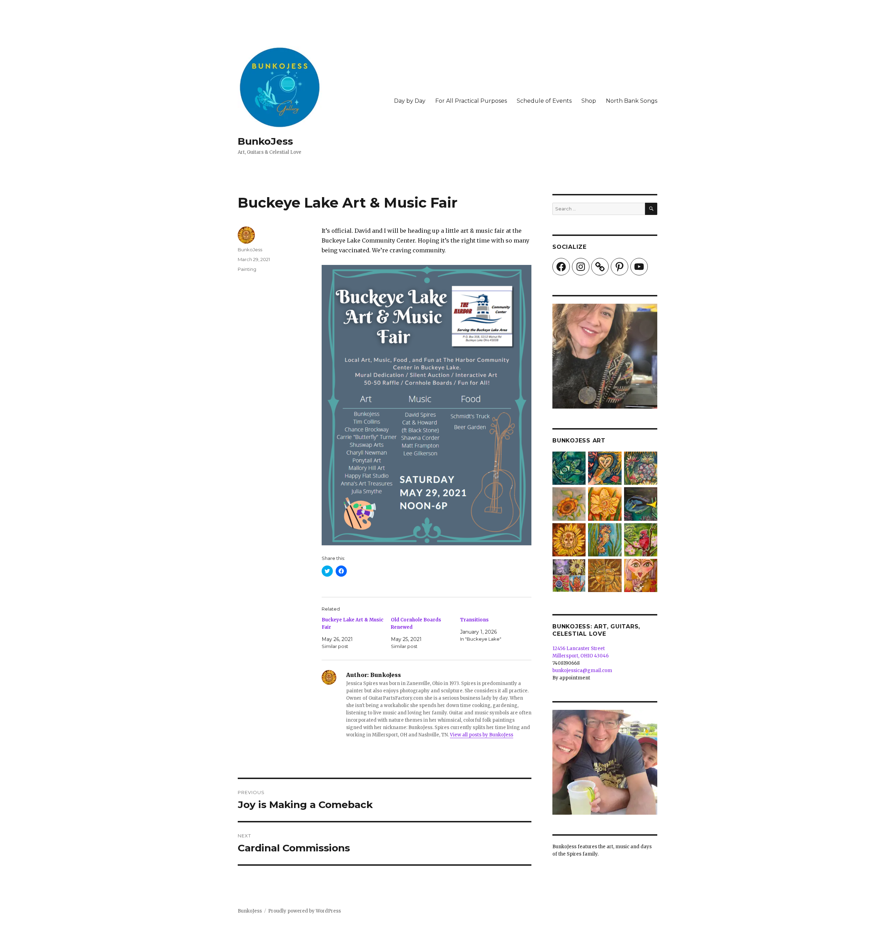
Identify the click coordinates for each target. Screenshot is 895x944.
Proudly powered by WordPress (304, 911)
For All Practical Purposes (471, 101)
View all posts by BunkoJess (481, 735)
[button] (569, 469)
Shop (588, 101)
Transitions (474, 620)
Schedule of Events (544, 101)
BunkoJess (265, 141)
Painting (247, 269)
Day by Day (409, 101)
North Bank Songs (631, 101)
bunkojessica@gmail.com (582, 670)
